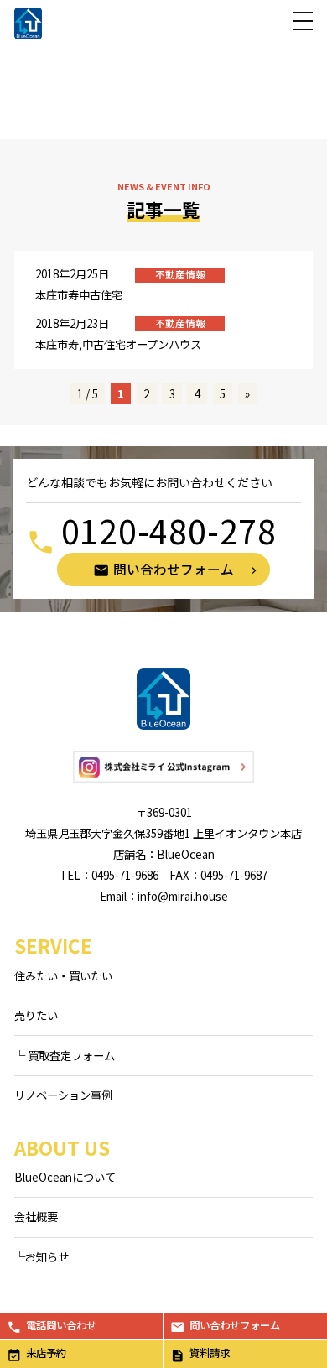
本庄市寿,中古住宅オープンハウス (118, 344)
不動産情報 (180, 274)
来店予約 (46, 1352)
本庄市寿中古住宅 (78, 295)
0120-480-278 (169, 530)
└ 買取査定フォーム (64, 1056)
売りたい (36, 1015)
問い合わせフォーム (234, 1325)
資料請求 (209, 1352)
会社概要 (36, 1217)
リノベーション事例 (63, 1095)
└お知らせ (41, 1257)
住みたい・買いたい (63, 976)
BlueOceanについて (65, 1177)
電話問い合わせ (61, 1325)
